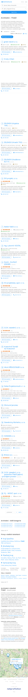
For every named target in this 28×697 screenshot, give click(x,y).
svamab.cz (17, 448)
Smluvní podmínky (12, 679)
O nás (6, 681)
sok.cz (16, 339)
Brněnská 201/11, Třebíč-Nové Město (9, 353)
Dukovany (12, 575)
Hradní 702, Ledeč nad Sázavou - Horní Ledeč (11, 145)
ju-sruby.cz (17, 88)
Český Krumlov (16, 548)
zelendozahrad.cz (19, 152)
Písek (13, 550)
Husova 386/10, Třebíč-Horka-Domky (9, 248)
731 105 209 (5, 91)
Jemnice (16, 578)
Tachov (17, 559)
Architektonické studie (20, 525)
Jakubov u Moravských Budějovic (9, 577)
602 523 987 (5, 342)
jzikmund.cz (18, 415)
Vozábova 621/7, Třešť (6, 164)
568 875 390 (5, 417)
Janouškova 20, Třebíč (19, 229)
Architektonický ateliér (20, 526)
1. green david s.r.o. (16, 659)
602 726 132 (18, 295)
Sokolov (14, 565)
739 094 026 (5, 54)
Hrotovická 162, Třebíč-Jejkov (8, 479)
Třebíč (22, 541)
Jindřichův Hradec (6, 550)
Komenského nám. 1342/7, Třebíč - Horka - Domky (12, 390)
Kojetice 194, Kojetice (6, 128)
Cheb (2, 565)
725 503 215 (5, 488)
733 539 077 (5, 278)
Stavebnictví (6, 31)
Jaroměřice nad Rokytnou (7, 578)
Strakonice (4, 552)
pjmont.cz (17, 505)
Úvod (5, 679)
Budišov (7, 575)
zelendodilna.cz (19, 135)
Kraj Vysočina (8, 539)
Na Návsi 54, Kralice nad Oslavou (8, 371)
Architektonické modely (20, 523)
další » (20, 512)
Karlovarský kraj (9, 563)
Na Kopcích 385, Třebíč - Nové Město (9, 287)
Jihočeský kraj (8, 546)
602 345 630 (5, 137)
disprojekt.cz (18, 191)
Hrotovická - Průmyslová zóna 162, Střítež (10, 332)
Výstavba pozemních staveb (15, 615)
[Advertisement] (14, 73)
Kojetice (25, 578)
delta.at (17, 398)
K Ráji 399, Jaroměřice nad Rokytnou (9, 440)
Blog (14, 691)
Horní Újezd (18, 575)
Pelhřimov (17, 541)
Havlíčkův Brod (5, 541)
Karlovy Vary (8, 565)
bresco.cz (17, 465)
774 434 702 (5, 467)
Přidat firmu (21, 679)
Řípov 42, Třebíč (18, 496)
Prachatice (18, 550)
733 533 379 (18, 431)
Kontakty (12, 681)
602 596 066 (5, 241)
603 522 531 (5, 194)
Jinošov (20, 578)
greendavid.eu (18, 52)
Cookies (14, 683)
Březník (3, 575)
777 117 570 (5, 362)
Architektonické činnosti (6, 523)
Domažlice (4, 558)
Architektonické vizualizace (7, 526)
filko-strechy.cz (18, 276)
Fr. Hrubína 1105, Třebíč (20, 457)
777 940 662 (5, 381)
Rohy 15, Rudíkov (5, 408)
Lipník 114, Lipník (5, 44)
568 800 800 (5, 400)
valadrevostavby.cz (19, 379)
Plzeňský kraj (8, 555)
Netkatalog (8, 2)
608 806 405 (5, 450)
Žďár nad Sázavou (6, 543)
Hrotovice (24, 575)
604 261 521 (18, 257)
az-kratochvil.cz (18, 360)
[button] (8, 655)
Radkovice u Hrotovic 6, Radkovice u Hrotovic (11, 268)
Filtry (26, 33)
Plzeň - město (22, 558)
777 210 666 (5, 507)
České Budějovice (6, 548)
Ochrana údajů (19, 681)
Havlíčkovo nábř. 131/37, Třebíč (8, 183)
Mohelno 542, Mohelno (6, 425)
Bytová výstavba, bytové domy (11, 638)
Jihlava (12, 541)
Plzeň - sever (4, 559)
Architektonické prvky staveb (8, 525)
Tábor (9, 552)
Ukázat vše (3, 530)
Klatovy (9, 558)
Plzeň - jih (14, 558)
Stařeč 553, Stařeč (6, 61)
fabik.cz (17, 238)
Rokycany (11, 559)
